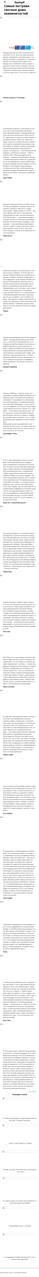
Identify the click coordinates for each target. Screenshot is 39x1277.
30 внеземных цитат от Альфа (20, 1226)
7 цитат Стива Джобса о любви (20, 1143)
